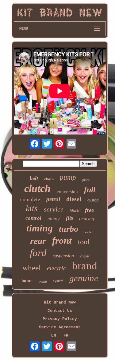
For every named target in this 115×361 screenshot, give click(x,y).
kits (32, 208)
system (58, 281)
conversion (67, 191)
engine (85, 256)
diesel (73, 199)
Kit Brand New (60, 302)
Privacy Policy (60, 319)
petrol (53, 199)
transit (43, 281)
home (27, 280)
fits (69, 218)
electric (56, 268)
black (74, 210)
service (53, 209)
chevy (54, 219)
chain (49, 179)
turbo (68, 229)
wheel (31, 267)
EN (53, 335)
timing (39, 228)
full (89, 189)
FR (65, 335)
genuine (83, 278)
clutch (37, 188)
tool (84, 242)
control (33, 218)
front (62, 240)
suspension (63, 255)
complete (30, 199)
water (88, 232)
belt (34, 178)
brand (84, 266)
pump (68, 177)
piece (86, 180)
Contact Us (60, 310)
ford (38, 252)
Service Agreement (60, 327)
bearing (86, 218)
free (89, 210)
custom (93, 200)
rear (38, 241)
